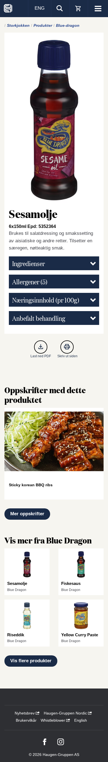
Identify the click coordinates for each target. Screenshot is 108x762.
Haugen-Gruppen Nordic (66, 713)
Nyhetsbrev (25, 713)
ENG (40, 8)
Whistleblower (53, 720)
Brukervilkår (26, 720)
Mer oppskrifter (27, 513)
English (80, 720)
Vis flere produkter (31, 660)
